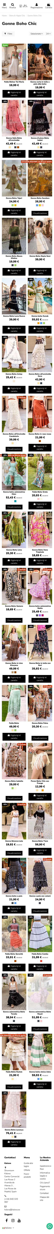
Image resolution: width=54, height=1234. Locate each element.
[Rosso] (41, 961)
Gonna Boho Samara (14, 606)
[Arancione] (38, 323)
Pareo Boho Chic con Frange (40, 782)
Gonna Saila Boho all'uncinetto (14, 139)
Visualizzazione (40, 213)
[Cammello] (13, 672)
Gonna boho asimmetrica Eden (14, 493)
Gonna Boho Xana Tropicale (40, 551)
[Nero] (15, 147)
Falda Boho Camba (40, 954)
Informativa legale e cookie (45, 1175)
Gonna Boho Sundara (40, 198)
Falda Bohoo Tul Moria (14, 82)
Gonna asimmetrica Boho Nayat (40, 1013)
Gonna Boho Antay (14, 374)
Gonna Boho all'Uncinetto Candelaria (14, 435)
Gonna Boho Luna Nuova (14, 316)
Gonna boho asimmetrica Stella (40, 607)
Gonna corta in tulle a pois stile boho (39, 83)
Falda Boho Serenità (14, 954)
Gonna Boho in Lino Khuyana (14, 664)
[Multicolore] (41, 499)
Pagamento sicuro (45, 1188)
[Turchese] (15, 501)
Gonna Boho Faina (40, 723)
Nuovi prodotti (27, 1175)
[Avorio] (14, 381)
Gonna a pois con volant (40, 896)
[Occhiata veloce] (24, 52)
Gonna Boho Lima (14, 550)
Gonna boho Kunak (40, 316)
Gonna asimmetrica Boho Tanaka (14, 1013)
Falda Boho (14, 723)
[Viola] (40, 615)
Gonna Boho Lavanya (14, 1130)
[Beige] (10, 147)
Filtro (9, 33)
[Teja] (18, 147)
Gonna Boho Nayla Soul (40, 256)
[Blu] (37, 205)
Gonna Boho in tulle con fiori (40, 664)
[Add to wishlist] (24, 48)
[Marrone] (15, 672)
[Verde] (13, 205)
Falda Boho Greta (40, 492)
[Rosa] (43, 205)
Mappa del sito (44, 1199)
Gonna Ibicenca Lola (14, 841)
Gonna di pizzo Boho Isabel (40, 139)
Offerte (27, 1170)
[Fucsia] (43, 615)
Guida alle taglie (28, 1165)
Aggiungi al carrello (15, 94)
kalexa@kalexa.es (12, 1209)
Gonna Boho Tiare (40, 841)
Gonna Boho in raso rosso (40, 434)
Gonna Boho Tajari (14, 198)
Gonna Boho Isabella (14, 781)
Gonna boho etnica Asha (40, 1072)
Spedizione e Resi (45, 1167)
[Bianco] (13, 147)
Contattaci (44, 1193)
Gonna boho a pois (14, 896)
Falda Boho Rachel (14, 1072)
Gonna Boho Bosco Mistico (14, 257)
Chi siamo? (45, 1182)
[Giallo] (15, 205)
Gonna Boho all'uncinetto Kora (40, 375)
